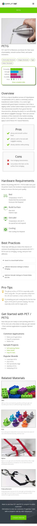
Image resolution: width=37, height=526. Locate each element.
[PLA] (18, 418)
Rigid (32, 60)
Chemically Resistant (8, 60)
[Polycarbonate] (18, 478)
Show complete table (18, 82)
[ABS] (18, 389)
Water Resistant (7, 63)
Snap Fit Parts (11, 352)
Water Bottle (11, 350)
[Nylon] (18, 447)
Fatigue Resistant (23, 60)
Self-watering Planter (13, 348)
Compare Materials (18, 517)
